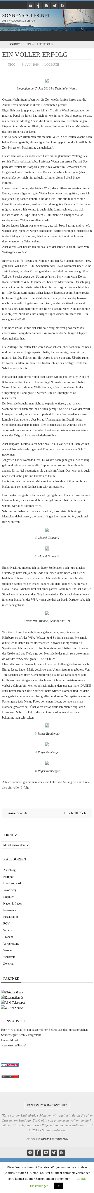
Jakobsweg (9, 889)
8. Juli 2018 (30, 64)
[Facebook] (38, 5)
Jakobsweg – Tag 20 (13, 1044)
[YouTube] (30, 5)
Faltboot (8, 875)
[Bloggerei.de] (10, 1065)
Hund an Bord (12, 882)
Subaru (7, 929)
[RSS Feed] (62, 5)
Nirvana (46, 1137)
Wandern (8, 949)
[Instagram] (46, 5)
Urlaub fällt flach (75, 812)
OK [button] (59, 1186)
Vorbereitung (11, 942)
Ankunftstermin (17, 812)
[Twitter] (54, 5)
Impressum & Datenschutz (47, 1104)
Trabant (8, 936)
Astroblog (9, 869)
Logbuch (15, 44)
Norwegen (9, 909)
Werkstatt (9, 956)
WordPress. (61, 1137)
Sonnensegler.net (26, 15)
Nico (11, 64)
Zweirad (8, 962)
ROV (6, 922)
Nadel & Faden (12, 902)
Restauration (11, 916)
